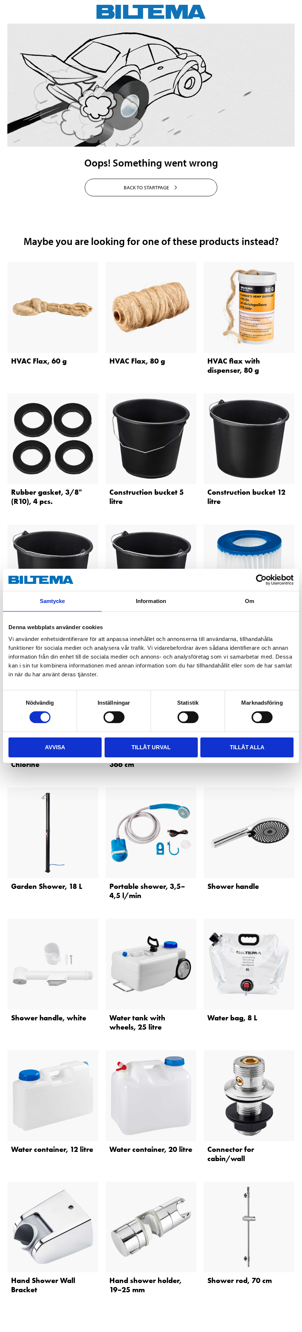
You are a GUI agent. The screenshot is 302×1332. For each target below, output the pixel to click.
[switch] (113, 717)
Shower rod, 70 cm (239, 1280)
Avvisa (55, 747)
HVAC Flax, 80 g (137, 361)
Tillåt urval (151, 747)
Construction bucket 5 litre (146, 496)
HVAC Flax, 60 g (39, 361)
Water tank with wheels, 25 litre (137, 1022)
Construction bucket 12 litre (246, 496)
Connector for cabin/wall (230, 1154)
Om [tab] (249, 601)
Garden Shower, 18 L (46, 886)
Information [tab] (151, 601)
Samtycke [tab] (52, 601)
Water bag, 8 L (232, 1018)
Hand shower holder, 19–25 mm (145, 1285)
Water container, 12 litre (52, 1149)
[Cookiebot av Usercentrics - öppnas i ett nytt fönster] (261, 579)
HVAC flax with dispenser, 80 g (233, 365)
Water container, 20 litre (150, 1149)
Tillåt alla (247, 747)
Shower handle (233, 886)
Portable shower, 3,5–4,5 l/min (147, 890)
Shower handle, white (48, 1018)
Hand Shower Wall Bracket (43, 1285)
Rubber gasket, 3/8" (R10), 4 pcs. (46, 496)
